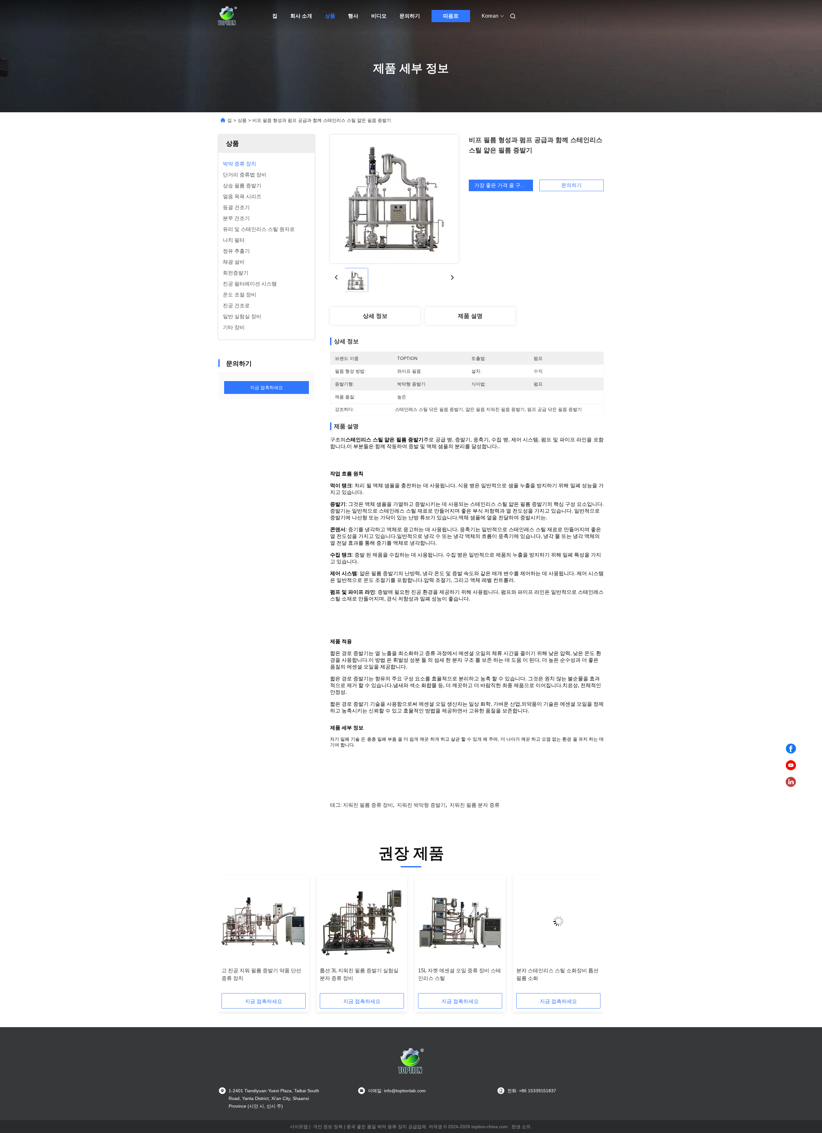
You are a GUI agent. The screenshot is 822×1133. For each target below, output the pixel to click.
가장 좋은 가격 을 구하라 (502, 185)
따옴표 (451, 16)
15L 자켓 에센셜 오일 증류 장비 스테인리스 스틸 (459, 974)
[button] (229, 936)
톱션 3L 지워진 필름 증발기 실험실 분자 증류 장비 (359, 974)
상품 (330, 16)
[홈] (227, 16)
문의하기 (409, 16)
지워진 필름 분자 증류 (475, 805)
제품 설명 (470, 316)
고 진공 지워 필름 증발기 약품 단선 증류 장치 (261, 974)
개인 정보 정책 (328, 1126)
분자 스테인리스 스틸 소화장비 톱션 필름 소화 (557, 974)
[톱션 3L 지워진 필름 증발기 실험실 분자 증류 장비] (362, 921)
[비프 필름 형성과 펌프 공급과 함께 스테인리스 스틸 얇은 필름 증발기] (394, 199)
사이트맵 (299, 1126)
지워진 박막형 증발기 (421, 805)
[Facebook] (791, 748)
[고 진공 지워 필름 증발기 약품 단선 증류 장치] (264, 921)
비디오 (379, 16)
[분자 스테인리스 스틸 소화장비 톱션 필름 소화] (558, 921)
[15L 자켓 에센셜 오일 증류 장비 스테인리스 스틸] (460, 921)
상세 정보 (375, 316)
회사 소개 (301, 16)
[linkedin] (791, 782)
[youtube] (791, 765)
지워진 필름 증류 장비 (368, 805)
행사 (353, 16)
